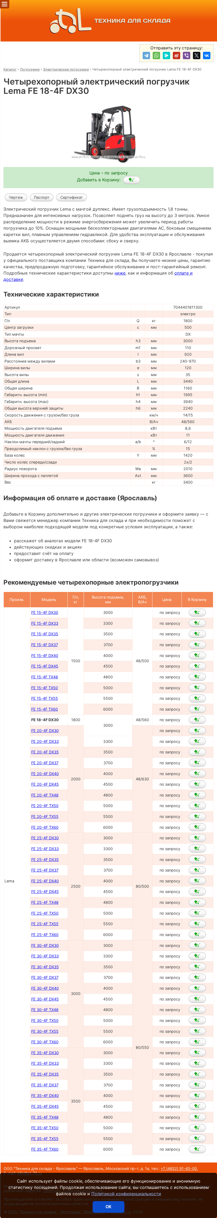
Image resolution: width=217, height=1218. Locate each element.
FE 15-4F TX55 (44, 698)
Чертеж (16, 197)
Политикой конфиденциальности (126, 1193)
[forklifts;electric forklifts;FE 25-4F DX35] (197, 859)
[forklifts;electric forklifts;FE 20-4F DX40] (197, 773)
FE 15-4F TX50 (44, 688)
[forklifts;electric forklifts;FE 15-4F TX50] (197, 688)
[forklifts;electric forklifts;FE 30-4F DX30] (197, 945)
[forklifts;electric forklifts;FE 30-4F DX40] (197, 988)
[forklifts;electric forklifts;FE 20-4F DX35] (197, 752)
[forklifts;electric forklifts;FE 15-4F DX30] (197, 613)
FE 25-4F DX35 (45, 859)
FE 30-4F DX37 (44, 977)
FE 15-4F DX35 (44, 634)
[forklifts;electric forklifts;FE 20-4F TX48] (197, 795)
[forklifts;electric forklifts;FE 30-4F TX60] (197, 1042)
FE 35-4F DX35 (45, 1074)
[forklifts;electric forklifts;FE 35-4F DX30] (197, 1053)
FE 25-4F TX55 (44, 923)
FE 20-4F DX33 (45, 741)
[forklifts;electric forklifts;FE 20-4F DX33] (197, 741)
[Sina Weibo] (176, 55)
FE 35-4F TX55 (44, 1138)
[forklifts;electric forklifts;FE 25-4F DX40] (197, 881)
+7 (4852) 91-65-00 (179, 1168)
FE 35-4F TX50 (44, 1128)
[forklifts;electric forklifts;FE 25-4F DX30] (197, 838)
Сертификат (71, 197)
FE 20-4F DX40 (45, 773)
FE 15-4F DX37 (44, 644)
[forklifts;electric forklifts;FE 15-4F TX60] (197, 709)
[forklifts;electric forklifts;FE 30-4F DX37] (197, 977)
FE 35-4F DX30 (45, 1052)
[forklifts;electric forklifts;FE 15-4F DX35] (197, 634)
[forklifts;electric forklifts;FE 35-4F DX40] (197, 1096)
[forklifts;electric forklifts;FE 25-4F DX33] (197, 849)
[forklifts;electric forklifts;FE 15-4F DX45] (197, 666)
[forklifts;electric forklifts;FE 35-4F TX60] (197, 1149)
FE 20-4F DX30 (45, 730)
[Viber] (186, 55)
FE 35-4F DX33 (45, 1063)
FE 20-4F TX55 (44, 816)
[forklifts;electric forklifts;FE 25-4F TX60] (197, 934)
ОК (108, 1207)
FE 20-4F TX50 (44, 805)
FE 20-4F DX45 (45, 784)
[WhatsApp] (156, 55)
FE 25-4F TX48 (44, 902)
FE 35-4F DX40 (45, 1095)
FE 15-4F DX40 (44, 655)
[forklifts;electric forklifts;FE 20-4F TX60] (197, 827)
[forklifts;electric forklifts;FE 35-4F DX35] (197, 1074)
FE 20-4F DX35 (45, 752)
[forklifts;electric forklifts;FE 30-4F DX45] (197, 999)
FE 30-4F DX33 (45, 956)
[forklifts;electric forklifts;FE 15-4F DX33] (197, 623)
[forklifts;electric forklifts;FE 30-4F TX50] (197, 1020)
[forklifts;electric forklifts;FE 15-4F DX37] (197, 645)
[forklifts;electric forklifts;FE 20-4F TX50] (197, 806)
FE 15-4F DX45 (44, 666)
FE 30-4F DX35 (45, 967)
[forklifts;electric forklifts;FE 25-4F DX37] (197, 870)
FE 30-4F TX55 (44, 1031)
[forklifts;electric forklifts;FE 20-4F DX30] (197, 731)
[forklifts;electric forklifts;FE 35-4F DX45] (197, 1106)
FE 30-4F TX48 (44, 1009)
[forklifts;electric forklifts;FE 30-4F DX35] (197, 967)
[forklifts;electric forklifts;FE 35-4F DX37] (197, 1085)
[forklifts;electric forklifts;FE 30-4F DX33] (197, 956)
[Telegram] (146, 55)
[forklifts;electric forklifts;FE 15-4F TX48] (197, 677)
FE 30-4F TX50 (44, 1020)
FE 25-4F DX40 (45, 881)
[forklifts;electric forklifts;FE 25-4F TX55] (197, 924)
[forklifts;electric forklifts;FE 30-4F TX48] (197, 1010)
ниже (120, 273)
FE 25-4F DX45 (45, 891)
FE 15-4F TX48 (44, 677)
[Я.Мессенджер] (166, 55)
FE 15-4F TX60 (44, 709)
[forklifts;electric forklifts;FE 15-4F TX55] (197, 698)
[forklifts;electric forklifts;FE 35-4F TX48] (197, 1117)
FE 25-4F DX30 (45, 838)
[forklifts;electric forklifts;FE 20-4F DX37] (197, 763)
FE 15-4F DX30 (44, 612)
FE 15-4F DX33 (44, 623)
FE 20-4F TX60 (44, 827)
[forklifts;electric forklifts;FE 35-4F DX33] (197, 1063)
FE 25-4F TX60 (44, 934)
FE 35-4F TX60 (44, 1149)
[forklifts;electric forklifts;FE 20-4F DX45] (197, 784)
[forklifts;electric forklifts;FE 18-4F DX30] (131, 180)
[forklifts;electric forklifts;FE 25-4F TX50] (197, 913)
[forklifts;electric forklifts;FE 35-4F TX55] (197, 1138)
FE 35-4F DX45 (45, 1106)
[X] (196, 55)
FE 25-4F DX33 (45, 848)
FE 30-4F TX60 (44, 1042)
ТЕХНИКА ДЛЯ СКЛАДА (132, 20)
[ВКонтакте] (206, 55)
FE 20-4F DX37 (44, 763)
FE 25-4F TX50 (44, 913)
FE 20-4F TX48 (44, 795)
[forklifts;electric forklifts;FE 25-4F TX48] (197, 902)
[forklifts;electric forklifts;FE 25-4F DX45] (197, 892)
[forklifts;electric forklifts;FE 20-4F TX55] (197, 817)
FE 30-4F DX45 (45, 999)
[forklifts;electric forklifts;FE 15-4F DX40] (197, 655)
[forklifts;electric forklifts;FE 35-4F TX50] (197, 1128)
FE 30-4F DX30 (45, 945)
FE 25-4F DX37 (44, 870)
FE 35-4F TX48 (44, 1117)
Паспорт (41, 197)
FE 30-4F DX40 (45, 988)
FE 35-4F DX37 (44, 1085)
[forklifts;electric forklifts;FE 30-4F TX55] (197, 1031)
